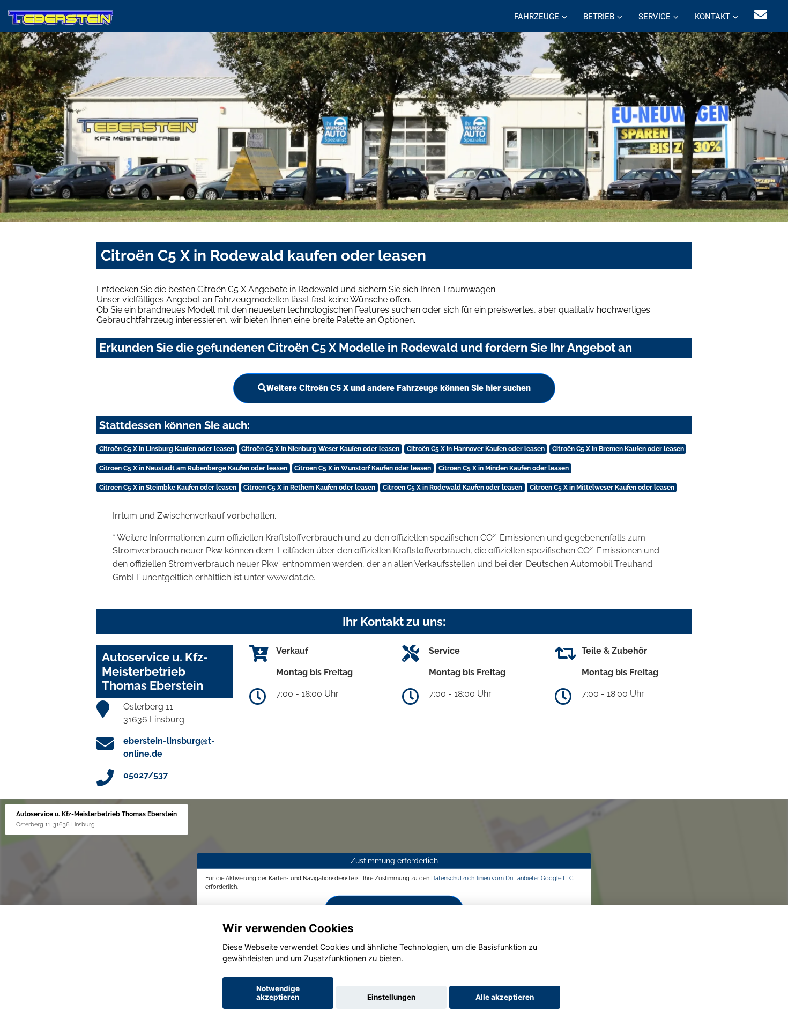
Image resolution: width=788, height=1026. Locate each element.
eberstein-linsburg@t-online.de (169, 747)
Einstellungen (391, 997)
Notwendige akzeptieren (278, 992)
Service (654, 16)
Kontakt (712, 16)
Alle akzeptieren (504, 997)
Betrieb (598, 16)
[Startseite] (60, 17)
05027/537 (145, 775)
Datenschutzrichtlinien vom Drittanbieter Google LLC (502, 878)
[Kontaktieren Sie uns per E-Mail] (760, 15)
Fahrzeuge (536, 16)
